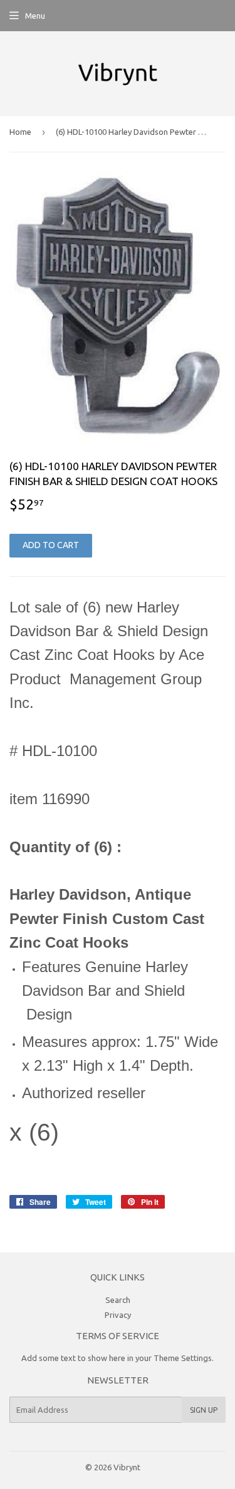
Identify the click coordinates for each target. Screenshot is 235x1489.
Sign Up (203, 1410)
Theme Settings (183, 1358)
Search (117, 1299)
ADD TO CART (51, 545)
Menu (35, 15)
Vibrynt (126, 1467)
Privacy (118, 1314)
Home (20, 131)
